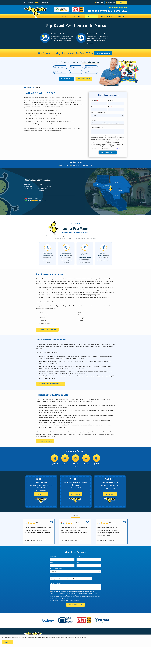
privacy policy (117, 148)
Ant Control (75, 165)
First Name (94, 100)
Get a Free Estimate (103, 53)
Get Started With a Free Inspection (51, 383)
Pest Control (64, 165)
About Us (78, 16)
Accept (7, 642)
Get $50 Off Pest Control (47, 329)
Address (93, 120)
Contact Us (121, 16)
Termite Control (87, 165)
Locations (91, 16)
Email (109, 107)
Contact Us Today (45, 441)
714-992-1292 (82, 53)
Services (65, 16)
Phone (92, 107)
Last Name (111, 100)
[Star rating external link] (58, 2)
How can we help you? (97, 127)
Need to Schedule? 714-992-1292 (107, 10)
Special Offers (106, 16)
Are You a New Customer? (98, 112)
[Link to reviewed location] (38, 523)
